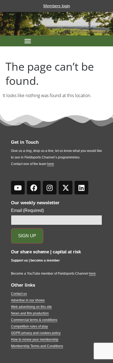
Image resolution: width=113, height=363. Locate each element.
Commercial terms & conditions (34, 320)
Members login (56, 6)
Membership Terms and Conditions (37, 346)
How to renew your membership (34, 339)
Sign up (27, 235)
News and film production (30, 313)
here (50, 164)
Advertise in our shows (28, 300)
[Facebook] (34, 187)
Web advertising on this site (31, 307)
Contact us (19, 294)
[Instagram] (49, 187)
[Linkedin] (81, 187)
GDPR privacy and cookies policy (36, 333)
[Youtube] (18, 187)
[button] (27, 40)
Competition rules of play (29, 326)
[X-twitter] (65, 187)
